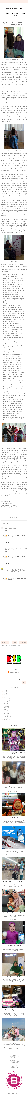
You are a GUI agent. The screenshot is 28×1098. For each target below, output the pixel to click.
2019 (5, 698)
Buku (13, 1054)
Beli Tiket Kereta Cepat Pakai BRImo (14, 850)
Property (12, 1063)
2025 (5, 690)
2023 (5, 693)
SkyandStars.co (20, 1096)
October (6, 704)
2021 (5, 696)
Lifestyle (17, 519)
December (6, 701)
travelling (12, 1067)
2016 (5, 721)
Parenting (12, 1062)
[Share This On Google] (17, 517)
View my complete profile (14, 674)
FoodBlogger (12, 1056)
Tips (13, 1066)
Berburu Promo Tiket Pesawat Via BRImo (14, 881)
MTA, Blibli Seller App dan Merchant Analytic (14, 1010)
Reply (6, 530)
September (7, 706)
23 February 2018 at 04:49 (21, 546)
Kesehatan (13, 1059)
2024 (5, 691)
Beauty (13, 1052)
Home (14, 642)
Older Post (23, 642)
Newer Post (5, 642)
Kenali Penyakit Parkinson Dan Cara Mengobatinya (14, 818)
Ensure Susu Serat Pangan (14, 945)
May (5, 712)
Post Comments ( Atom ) (14, 645)
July (5, 709)
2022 (5, 694)
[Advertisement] (14, 625)
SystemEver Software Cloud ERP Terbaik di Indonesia (14, 753)
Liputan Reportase (13, 1061)
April (5, 713)
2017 (5, 719)
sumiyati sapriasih (12, 535)
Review (13, 1065)
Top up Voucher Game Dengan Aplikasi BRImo (14, 913)
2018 (5, 700)
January (6, 718)
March (5, 715)
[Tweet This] (12, 517)
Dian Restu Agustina (9, 546)
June (5, 710)
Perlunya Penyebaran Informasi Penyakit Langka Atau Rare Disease (14, 785)
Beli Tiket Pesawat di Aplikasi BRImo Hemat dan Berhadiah (14, 1042)
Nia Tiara (7, 527)
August (6, 707)
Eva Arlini (7, 567)
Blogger (17, 1093)
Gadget (13, 1057)
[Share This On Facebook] (10, 517)
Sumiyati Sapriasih (14, 9)
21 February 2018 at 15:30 (15, 527)
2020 (5, 697)
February (6, 716)
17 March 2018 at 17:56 (15, 567)
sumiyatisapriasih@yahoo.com (16, 507)
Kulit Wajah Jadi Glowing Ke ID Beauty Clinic (14, 977)
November (6, 703)
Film (13, 1055)
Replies (7, 532)
